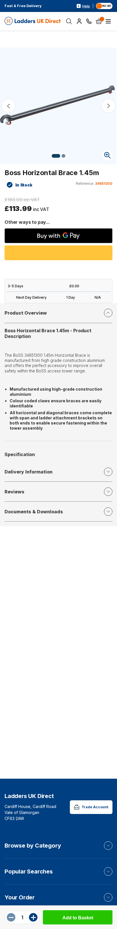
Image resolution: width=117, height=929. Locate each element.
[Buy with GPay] (58, 235)
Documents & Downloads (34, 511)
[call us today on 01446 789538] (89, 21)
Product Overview (26, 313)
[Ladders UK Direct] (33, 21)
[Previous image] (8, 106)
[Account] (79, 21)
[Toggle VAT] (104, 6)
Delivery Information (29, 472)
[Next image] (108, 106)
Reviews (14, 492)
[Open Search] (69, 21)
